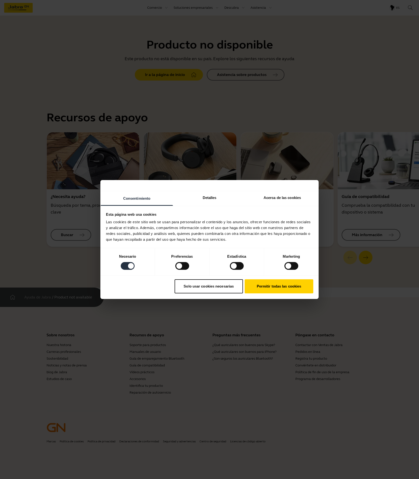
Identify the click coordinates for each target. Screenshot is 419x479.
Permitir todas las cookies (279, 286)
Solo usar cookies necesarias (209, 286)
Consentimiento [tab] (136, 198)
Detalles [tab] (210, 198)
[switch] (182, 266)
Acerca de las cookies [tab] (282, 198)
